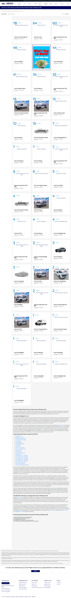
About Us (58, 584)
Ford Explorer (18, 445)
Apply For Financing (22, 582)
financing (62, 425)
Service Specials (47, 587)
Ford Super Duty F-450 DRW (21, 459)
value (42, 429)
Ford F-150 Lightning (20, 447)
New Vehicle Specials (23, 587)
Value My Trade (47, 582)
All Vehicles (35, 580)
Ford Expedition (18, 442)
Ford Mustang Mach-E (20, 453)
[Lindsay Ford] (7, 3)
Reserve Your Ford (22, 584)
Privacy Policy (8, 596)
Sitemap (17, 596)
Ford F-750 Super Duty (20, 449)
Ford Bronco (18, 435)
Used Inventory (34, 585)
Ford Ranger (18, 454)
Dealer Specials (22, 585)
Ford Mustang (18, 451)
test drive (52, 510)
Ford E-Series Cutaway (20, 438)
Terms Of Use (13, 596)
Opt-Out (29, 596)
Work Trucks (34, 584)
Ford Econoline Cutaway (20, 439)
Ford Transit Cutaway (20, 463)
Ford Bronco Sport (19, 437)
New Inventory (34, 582)
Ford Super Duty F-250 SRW (21, 455)
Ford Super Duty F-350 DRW (21, 456)
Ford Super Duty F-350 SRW (21, 458)
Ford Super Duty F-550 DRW (21, 460)
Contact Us (6, 583)
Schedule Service (47, 585)
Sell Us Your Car (47, 584)
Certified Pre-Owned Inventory (37, 587)
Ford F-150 (17, 446)
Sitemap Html (21, 596)
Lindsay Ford (4, 596)
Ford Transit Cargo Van (20, 462)
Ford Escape (18, 441)
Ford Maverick (18, 450)
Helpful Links (47, 580)
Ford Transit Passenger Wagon (22, 464)
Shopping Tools (23, 580)
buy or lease (20, 497)
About (58, 580)
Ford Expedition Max (19, 443)
